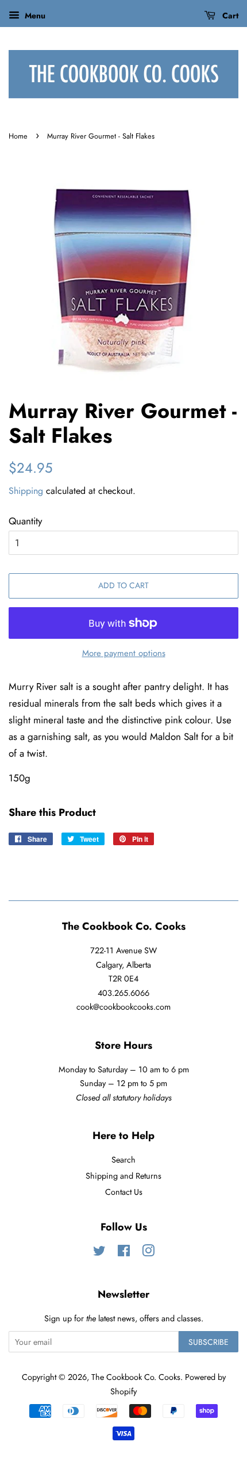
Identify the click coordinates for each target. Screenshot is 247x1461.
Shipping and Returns (123, 1176)
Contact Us (123, 1192)
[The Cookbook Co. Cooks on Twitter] (99, 1253)
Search (123, 1159)
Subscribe (208, 1342)
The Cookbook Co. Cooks (135, 1377)
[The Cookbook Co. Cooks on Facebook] (123, 1253)
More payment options (123, 653)
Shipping (26, 490)
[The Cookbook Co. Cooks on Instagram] (148, 1253)
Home (18, 136)
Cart (229, 15)
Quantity (25, 521)
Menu (33, 15)
